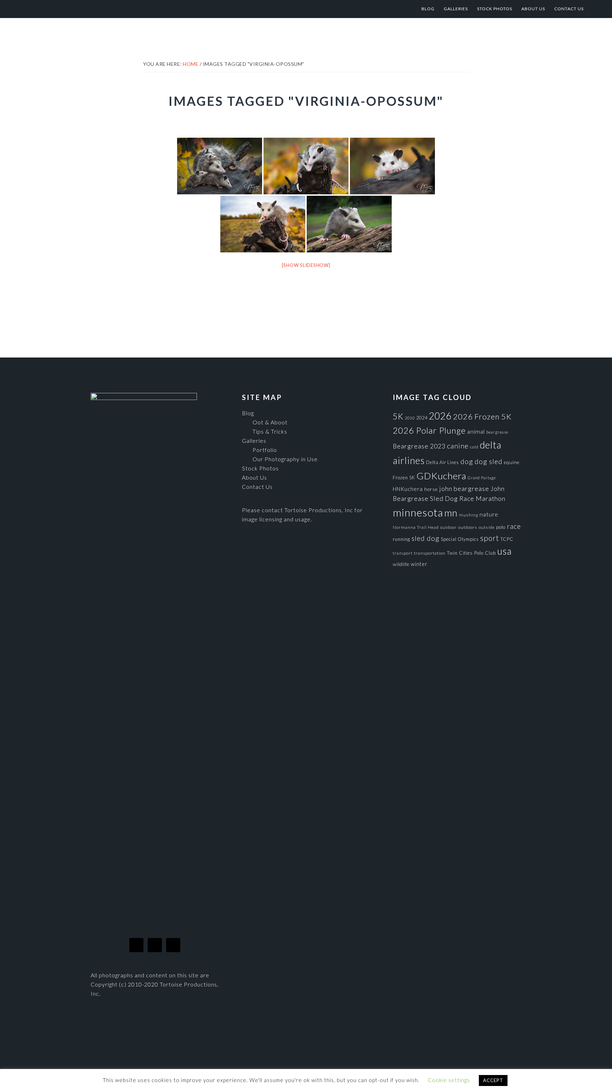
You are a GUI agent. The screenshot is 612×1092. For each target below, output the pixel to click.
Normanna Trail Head (416, 527)
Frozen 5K (404, 477)
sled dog (426, 538)
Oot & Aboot (270, 422)
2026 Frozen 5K (482, 416)
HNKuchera (408, 489)
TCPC (507, 539)
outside (487, 527)
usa (504, 551)
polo (500, 527)
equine (512, 462)
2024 (421, 418)
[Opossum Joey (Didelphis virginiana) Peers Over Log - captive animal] (392, 166)
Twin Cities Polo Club (471, 553)
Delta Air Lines (442, 462)
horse (431, 489)
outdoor (448, 527)
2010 (410, 418)
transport (403, 553)
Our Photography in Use (285, 459)
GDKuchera (441, 475)
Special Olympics (460, 539)
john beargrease (464, 488)
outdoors (467, 527)
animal (476, 431)
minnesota (418, 512)
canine (458, 445)
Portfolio (265, 449)
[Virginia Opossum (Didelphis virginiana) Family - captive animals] (219, 166)
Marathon (490, 498)
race (514, 526)
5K (398, 416)
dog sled (489, 461)
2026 (440, 416)
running (401, 539)
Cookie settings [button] (449, 1080)
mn (451, 513)
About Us (254, 477)
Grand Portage (482, 477)
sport (489, 537)
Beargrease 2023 (419, 446)
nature (489, 514)
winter (419, 564)
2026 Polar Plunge (429, 430)
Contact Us (257, 486)
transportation (430, 553)
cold (474, 447)
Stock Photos (260, 468)
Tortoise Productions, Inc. (86, 9)
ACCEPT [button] (493, 1080)
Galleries (254, 440)
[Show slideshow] (306, 265)
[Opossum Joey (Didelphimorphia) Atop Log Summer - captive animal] (349, 224)
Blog (248, 413)
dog (466, 461)
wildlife (401, 564)
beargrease (497, 432)
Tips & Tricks (270, 431)
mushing (468, 515)
